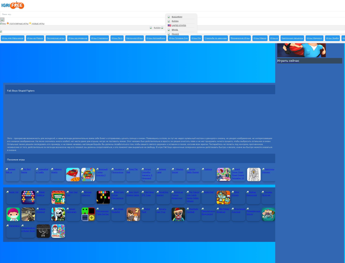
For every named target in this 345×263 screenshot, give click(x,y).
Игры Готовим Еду (178, 38)
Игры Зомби (332, 38)
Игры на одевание (77, 38)
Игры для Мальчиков (12, 38)
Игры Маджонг (314, 38)
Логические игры (56, 38)
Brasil (175, 30)
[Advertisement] (84, 64)
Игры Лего (117, 38)
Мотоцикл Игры (134, 38)
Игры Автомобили (155, 38)
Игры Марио (259, 38)
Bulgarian (177, 17)
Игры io (274, 38)
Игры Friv (196, 38)
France (175, 34)
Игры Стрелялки (99, 38)
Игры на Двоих (35, 38)
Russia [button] (157, 28)
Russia (175, 21)
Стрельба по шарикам (216, 38)
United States (179, 25)
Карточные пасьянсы (292, 38)
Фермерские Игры (240, 38)
